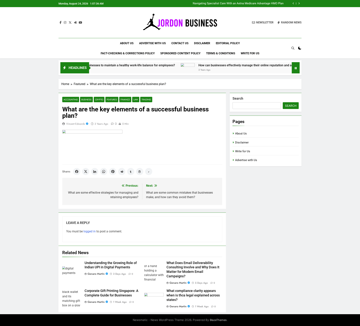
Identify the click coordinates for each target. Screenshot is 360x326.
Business (86, 99)
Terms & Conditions (220, 53)
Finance (125, 99)
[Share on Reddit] (121, 171)
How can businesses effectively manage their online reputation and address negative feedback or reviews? (260, 65)
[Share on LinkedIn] (94, 171)
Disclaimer (202, 43)
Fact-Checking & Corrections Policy (128, 53)
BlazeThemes (218, 320)
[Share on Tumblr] (130, 171)
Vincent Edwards (75, 124)
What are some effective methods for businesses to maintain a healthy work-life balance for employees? (94, 65)
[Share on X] (85, 171)
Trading (146, 99)
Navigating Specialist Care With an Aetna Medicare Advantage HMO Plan (238, 3)
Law (136, 99)
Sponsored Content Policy (180, 53)
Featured (112, 99)
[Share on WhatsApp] (103, 171)
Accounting (71, 99)
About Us (127, 43)
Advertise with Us (152, 43)
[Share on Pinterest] (112, 171)
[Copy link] (148, 171)
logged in (89, 231)
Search (237, 98)
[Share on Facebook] (76, 171)
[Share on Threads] (139, 171)
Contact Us (179, 43)
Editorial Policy (228, 43)
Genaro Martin (96, 274)
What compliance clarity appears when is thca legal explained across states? (193, 295)
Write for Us (250, 53)
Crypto (99, 99)
